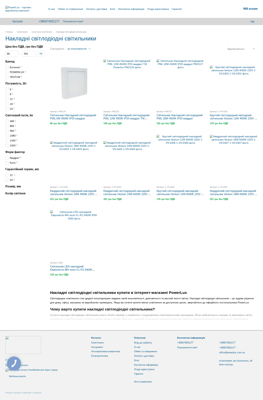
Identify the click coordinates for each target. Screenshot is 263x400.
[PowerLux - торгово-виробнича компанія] (23, 345)
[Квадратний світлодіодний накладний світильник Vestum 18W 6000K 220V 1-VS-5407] (234, 159)
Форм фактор (15, 152)
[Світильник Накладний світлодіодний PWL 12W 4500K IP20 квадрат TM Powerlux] (127, 83)
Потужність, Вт (16, 83)
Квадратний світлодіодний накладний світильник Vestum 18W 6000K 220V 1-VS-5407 (233, 194)
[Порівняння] (238, 21)
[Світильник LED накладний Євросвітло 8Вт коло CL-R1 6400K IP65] (74, 234)
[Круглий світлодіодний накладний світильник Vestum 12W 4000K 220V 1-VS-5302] (234, 83)
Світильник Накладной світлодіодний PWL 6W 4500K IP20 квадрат (73, 117)
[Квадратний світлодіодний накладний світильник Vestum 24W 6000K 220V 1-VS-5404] (127, 159)
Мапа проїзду (226, 364)
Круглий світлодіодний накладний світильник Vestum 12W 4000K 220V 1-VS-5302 (233, 118)
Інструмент (97, 347)
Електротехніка (99, 356)
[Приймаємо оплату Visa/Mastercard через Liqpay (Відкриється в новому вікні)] (31, 370)
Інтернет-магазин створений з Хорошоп (23, 393)
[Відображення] (251, 49)
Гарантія (177, 9)
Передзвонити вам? (73, 21)
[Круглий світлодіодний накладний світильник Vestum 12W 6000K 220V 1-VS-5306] (180, 159)
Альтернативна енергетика (105, 351)
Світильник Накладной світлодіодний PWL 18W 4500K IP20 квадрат (180, 117)
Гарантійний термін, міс (22, 169)
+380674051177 (49, 21)
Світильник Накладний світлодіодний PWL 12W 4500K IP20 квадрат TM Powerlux (126, 118)
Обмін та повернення (70, 9)
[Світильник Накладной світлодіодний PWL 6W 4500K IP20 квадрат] (74, 83)
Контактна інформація (131, 9)
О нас (51, 9)
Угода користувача (158, 9)
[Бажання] (245, 21)
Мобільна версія (17, 376)
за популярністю (77, 48)
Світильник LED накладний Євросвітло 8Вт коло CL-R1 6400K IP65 (71, 269)
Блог (112, 9)
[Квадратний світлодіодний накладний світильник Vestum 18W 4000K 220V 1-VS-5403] (74, 159)
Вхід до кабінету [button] (143, 342)
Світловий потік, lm (19, 115)
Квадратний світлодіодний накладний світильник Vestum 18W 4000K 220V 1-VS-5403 (73, 194)
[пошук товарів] (230, 21)
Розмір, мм (13, 186)
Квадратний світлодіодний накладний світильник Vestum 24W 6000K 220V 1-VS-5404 (126, 194)
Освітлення (97, 342)
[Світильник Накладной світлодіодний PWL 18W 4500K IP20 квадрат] (180, 83)
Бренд (9, 61)
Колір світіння (15, 193)
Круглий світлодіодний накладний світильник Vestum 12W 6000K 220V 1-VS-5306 (180, 194)
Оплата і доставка (96, 9)
